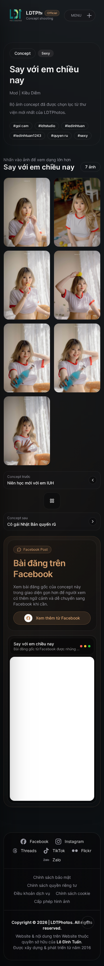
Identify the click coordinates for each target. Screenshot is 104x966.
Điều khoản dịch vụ (32, 893)
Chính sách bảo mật (52, 877)
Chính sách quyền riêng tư (52, 885)
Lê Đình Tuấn (69, 941)
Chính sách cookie (73, 893)
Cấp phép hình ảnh (52, 901)
